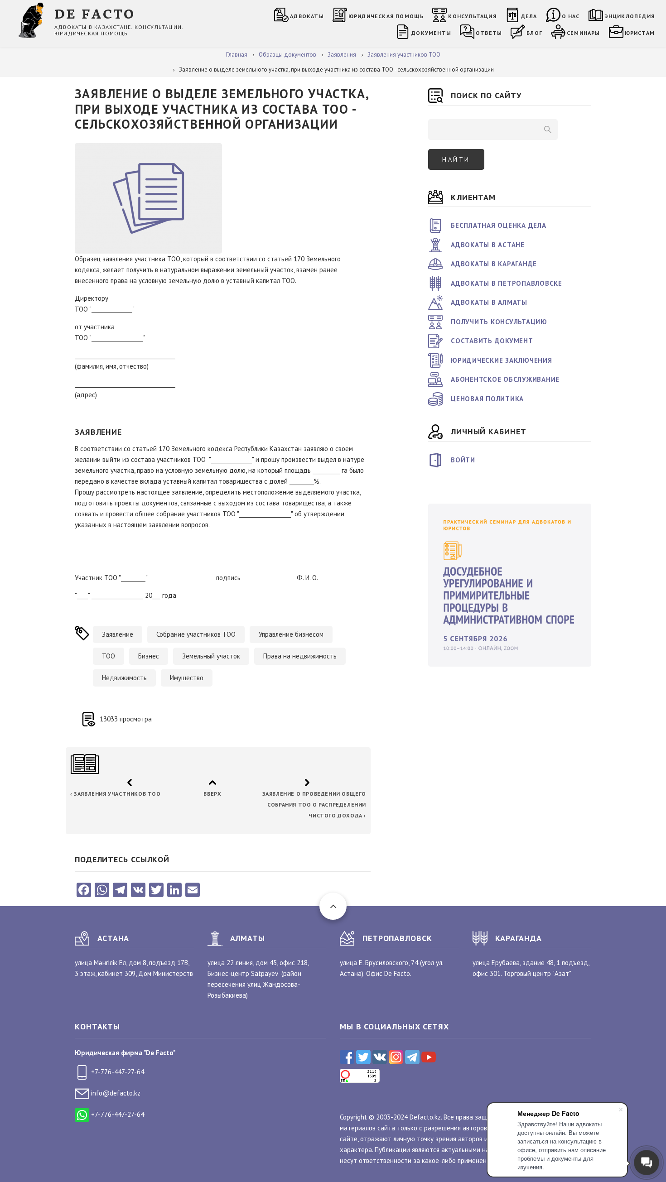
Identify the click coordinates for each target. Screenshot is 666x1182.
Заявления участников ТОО (115, 793)
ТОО (108, 656)
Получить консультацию (499, 321)
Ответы (489, 32)
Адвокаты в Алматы (489, 302)
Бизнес (148, 656)
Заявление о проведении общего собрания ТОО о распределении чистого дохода (314, 804)
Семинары (583, 32)
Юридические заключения (501, 360)
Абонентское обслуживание (505, 379)
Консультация (472, 16)
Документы (431, 32)
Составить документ (492, 340)
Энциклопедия (629, 16)
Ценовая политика (487, 398)
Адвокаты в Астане (488, 244)
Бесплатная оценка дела (498, 225)
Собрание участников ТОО (196, 634)
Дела (529, 16)
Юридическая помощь (386, 16)
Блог (534, 32)
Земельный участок (211, 656)
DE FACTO (94, 13)
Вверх (212, 793)
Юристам (640, 32)
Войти (463, 460)
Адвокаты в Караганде (494, 263)
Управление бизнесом (291, 634)
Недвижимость (124, 677)
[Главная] (33, 19)
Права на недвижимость (300, 656)
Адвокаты (307, 16)
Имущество (186, 677)
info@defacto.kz (114, 1093)
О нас (571, 16)
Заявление (117, 634)
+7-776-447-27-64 (116, 1071)
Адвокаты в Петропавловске (506, 283)
